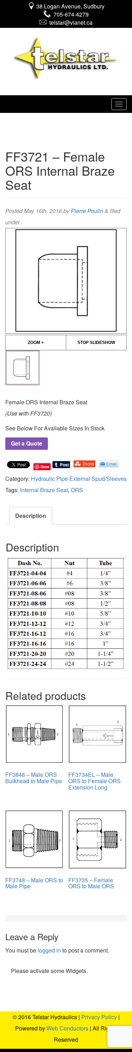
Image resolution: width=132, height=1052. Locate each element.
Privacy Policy (99, 1017)
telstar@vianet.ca (69, 22)
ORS (77, 490)
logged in (49, 950)
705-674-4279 (70, 14)
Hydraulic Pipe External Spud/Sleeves (79, 478)
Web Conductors (67, 1028)
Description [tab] (30, 516)
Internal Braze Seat (44, 490)
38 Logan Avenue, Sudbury (70, 6)
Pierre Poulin (87, 211)
